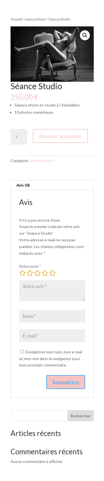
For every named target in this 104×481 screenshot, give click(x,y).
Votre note (30, 266)
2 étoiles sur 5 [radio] (30, 273)
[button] (85, 35)
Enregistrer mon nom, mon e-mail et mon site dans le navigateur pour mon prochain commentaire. (50, 358)
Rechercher (80, 415)
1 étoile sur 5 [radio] (22, 273)
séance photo (35, 19)
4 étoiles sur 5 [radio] (45, 273)
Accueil (16, 19)
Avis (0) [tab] (23, 185)
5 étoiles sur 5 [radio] (52, 273)
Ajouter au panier (60, 136)
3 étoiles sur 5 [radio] (37, 273)
